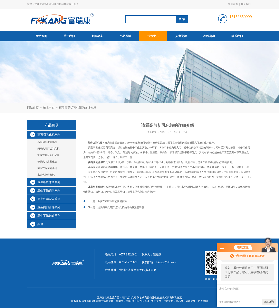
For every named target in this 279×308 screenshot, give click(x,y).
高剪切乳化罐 (95, 142)
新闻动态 (97, 36)
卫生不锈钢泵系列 (48, 190)
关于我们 (69, 36)
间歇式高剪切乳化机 (48, 148)
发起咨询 (269, 301)
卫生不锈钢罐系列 (48, 215)
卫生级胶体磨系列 (48, 182)
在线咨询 (209, 36)
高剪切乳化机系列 (48, 134)
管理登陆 (190, 301)
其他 (40, 224)
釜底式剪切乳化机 (47, 168)
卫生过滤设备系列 (48, 198)
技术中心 (153, 36)
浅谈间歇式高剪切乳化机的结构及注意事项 (120, 207)
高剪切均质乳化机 (47, 142)
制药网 (179, 301)
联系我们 (246, 4)
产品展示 (125, 36)
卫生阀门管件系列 (48, 207)
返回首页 (233, 4)
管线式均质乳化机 (47, 161)
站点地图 (203, 301)
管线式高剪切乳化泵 (48, 155)
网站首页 (41, 36)
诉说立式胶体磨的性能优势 (112, 201)
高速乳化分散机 (46, 174)
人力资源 (181, 36)
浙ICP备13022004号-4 (137, 301)
